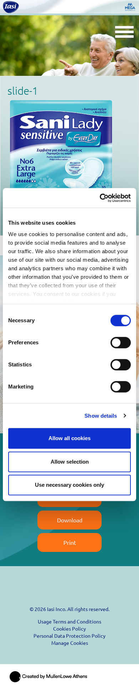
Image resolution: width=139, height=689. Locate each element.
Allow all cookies (69, 438)
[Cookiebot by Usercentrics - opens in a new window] (100, 198)
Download (69, 519)
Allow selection (70, 462)
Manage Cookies (69, 643)
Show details (100, 416)
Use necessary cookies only (69, 485)
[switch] (120, 342)
